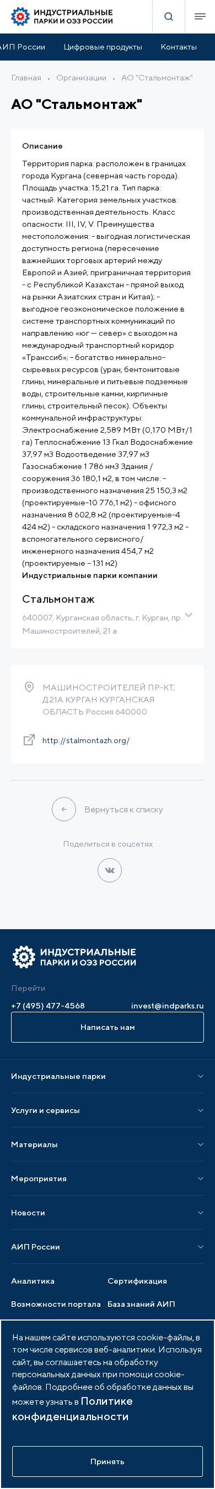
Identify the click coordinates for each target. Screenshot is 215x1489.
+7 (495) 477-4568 (48, 1005)
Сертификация (137, 1280)
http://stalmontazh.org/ (86, 740)
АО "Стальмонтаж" (157, 77)
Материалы (34, 1144)
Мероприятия (39, 1178)
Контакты (178, 46)
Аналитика (33, 1280)
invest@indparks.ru (167, 1005)
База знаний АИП (141, 1303)
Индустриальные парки (58, 1076)
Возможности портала (56, 1303)
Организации (81, 77)
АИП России (35, 1246)
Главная (26, 77)
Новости (28, 1212)
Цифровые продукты (102, 46)
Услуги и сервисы (45, 1110)
